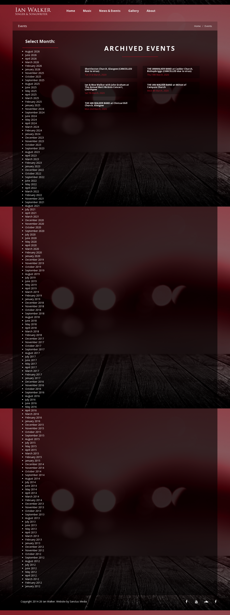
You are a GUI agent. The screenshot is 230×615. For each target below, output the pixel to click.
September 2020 (34, 231)
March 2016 (32, 414)
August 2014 (32, 478)
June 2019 (31, 281)
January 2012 (32, 586)
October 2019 (33, 266)
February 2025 (33, 101)
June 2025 (31, 87)
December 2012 (34, 546)
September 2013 (34, 514)
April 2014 (31, 493)
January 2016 (32, 421)
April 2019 (31, 288)
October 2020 (33, 227)
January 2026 (32, 69)
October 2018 (33, 310)
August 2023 (32, 152)
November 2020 (34, 223)
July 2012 (30, 564)
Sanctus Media (78, 601)
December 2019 (34, 259)
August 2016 (32, 396)
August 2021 (32, 205)
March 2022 (32, 191)
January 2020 (32, 256)
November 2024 (34, 109)
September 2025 (34, 80)
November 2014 (34, 467)
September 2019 (34, 270)
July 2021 (30, 209)
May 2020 (31, 241)
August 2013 (32, 518)
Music (87, 11)
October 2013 (33, 511)
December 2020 (34, 220)
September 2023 (34, 148)
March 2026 (32, 62)
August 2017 (32, 353)
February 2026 (33, 65)
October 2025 (33, 76)
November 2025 (34, 73)
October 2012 (33, 554)
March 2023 (32, 159)
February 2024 (33, 130)
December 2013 (34, 503)
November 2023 (34, 141)
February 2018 (33, 335)
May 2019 (31, 284)
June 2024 (31, 116)
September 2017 (34, 349)
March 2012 (32, 579)
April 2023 (31, 155)
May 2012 (31, 572)
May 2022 (31, 184)
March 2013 (32, 536)
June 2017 (31, 360)
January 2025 (32, 105)
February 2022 (33, 195)
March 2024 (32, 126)
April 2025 (31, 94)
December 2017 (34, 338)
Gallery (133, 11)
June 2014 (31, 485)
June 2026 (31, 55)
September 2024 (34, 112)
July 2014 (30, 482)
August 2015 (32, 439)
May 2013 (31, 528)
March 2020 (32, 249)
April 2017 (31, 367)
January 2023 (32, 166)
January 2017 (32, 378)
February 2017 (33, 374)
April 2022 (31, 188)
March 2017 (32, 371)
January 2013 (32, 543)
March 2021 (32, 216)
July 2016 (30, 399)
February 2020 (33, 252)
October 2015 (33, 432)
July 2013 (30, 521)
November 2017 (34, 342)
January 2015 (32, 460)
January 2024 (32, 134)
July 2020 (30, 234)
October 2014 (33, 471)
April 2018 (31, 327)
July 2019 (30, 277)
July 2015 (30, 442)
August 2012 (32, 561)
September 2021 (34, 202)
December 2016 (34, 381)
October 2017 (33, 345)
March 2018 (32, 331)
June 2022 (31, 180)
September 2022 (34, 177)
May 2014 (31, 489)
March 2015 (32, 453)
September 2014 (34, 475)
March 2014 (32, 496)
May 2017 (31, 363)
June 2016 (31, 403)
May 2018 (31, 324)
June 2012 (31, 568)
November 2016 (34, 385)
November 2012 (34, 550)
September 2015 (34, 435)
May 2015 (31, 446)
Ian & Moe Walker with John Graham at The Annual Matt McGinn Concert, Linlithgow (107, 87)
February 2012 (33, 582)
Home (70, 11)
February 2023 (33, 162)
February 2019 (33, 295)
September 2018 (34, 313)
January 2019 (32, 299)
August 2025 (32, 83)
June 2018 (31, 320)
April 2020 (31, 245)
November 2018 (34, 306)
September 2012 (34, 557)
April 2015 (31, 450)
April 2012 (31, 575)
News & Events (109, 11)
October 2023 (33, 144)
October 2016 (33, 388)
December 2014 (34, 464)
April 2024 (31, 123)
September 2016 (34, 392)
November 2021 (34, 198)
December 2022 (34, 170)
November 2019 (34, 263)
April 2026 (31, 58)
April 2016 (31, 410)
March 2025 (32, 98)
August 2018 (32, 317)
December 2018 (34, 302)
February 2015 (33, 457)
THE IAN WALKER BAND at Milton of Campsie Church (166, 86)
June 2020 (31, 238)
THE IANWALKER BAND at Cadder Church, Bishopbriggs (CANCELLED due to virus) (170, 70)
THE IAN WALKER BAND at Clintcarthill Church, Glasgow (106, 104)
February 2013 (33, 539)
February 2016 (33, 417)
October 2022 (33, 173)
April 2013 (31, 532)
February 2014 (33, 500)
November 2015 (34, 428)
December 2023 (34, 137)
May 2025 (31, 91)
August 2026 (32, 51)
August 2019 (32, 274)
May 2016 (31, 406)
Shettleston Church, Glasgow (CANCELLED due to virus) (108, 70)
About (151, 11)
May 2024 (31, 119)
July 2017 (30, 356)
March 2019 (32, 292)
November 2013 (34, 507)
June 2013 (31, 525)
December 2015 (34, 424)
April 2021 (31, 213)
